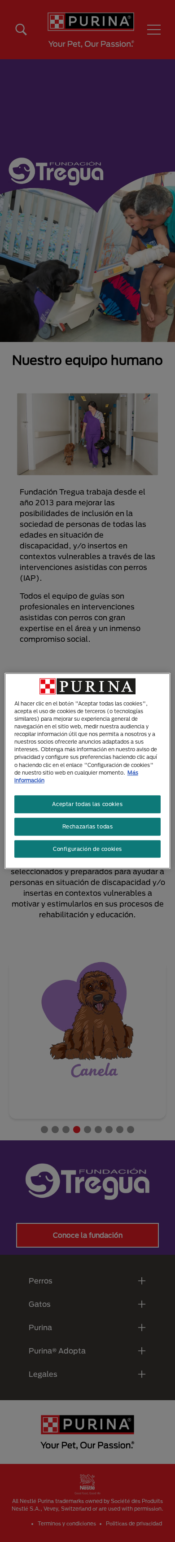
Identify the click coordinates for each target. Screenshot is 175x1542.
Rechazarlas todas (87, 826)
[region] (87, 771)
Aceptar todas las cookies (87, 804)
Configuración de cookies (87, 849)
